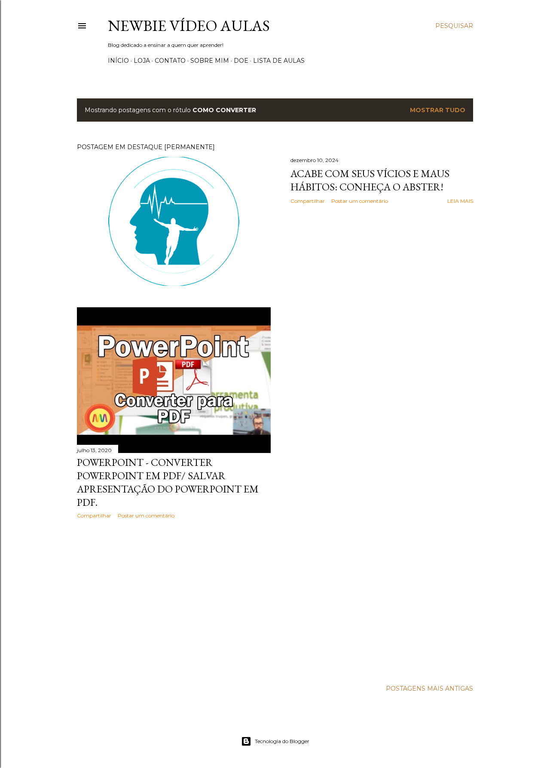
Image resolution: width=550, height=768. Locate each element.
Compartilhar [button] (307, 201)
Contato (170, 60)
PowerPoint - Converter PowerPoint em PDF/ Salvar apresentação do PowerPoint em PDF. (168, 482)
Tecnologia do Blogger (282, 741)
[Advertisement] (174, 600)
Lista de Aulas (279, 60)
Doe (241, 60)
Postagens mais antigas (429, 688)
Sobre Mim (209, 60)
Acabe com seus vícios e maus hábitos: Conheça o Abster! (369, 180)
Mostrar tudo (437, 110)
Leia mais (460, 201)
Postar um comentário (359, 201)
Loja (142, 60)
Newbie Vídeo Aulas (189, 25)
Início (118, 60)
